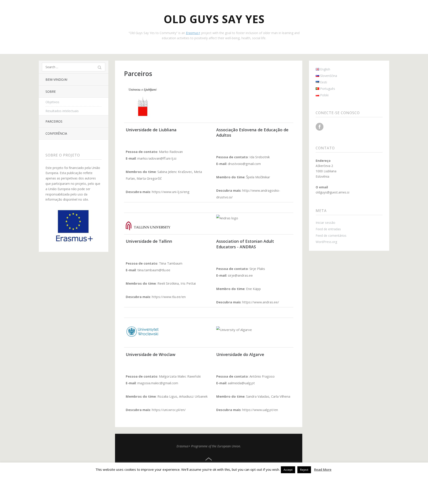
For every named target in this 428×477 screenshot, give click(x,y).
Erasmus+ (193, 33)
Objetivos (52, 102)
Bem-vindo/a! (56, 79)
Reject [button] (304, 470)
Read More (322, 469)
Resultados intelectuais (62, 111)
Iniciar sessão (325, 222)
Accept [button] (288, 470)
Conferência (56, 133)
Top (208, 459)
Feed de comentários (331, 235)
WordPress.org (326, 242)
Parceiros (53, 121)
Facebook (319, 127)
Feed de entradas (328, 229)
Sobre (50, 91)
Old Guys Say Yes (214, 19)
